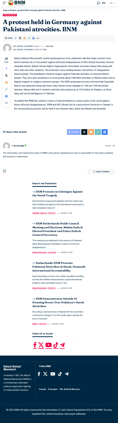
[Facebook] (34, 345)
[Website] (113, 146)
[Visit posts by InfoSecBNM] (6, 146)
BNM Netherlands (39, 252)
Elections (52, 252)
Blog (12, 10)
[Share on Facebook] (16, 38)
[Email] (24, 38)
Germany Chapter (39, 213)
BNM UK (35, 324)
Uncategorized (10, 15)
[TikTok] (56, 345)
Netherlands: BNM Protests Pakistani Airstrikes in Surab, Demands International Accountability (58, 266)
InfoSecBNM (19, 146)
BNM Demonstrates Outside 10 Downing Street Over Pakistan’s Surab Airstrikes (58, 302)
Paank (42, 389)
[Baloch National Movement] (16, 3)
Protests (52, 213)
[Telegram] (62, 345)
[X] (41, 345)
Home (5, 10)
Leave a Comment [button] (102, 172)
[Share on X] (20, 38)
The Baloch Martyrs (69, 389)
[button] (5, 3)
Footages (53, 389)
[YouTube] (49, 345)
